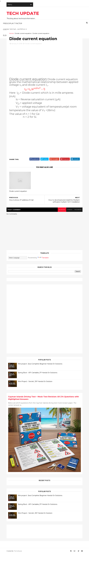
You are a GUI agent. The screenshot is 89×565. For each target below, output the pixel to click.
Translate (45, 258)
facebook (77, 209)
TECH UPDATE (23, 13)
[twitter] (78, 551)
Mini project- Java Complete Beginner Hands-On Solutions (40, 364)
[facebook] (82, 551)
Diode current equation (23, 33)
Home (11, 33)
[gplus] (75, 551)
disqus (69, 209)
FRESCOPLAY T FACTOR (12, 23)
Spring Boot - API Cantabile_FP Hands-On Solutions (37, 373)
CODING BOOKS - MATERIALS (15, 29)
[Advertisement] (44, 62)
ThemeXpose (18, 551)
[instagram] (71, 551)
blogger (62, 209)
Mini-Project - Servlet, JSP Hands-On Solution (35, 381)
